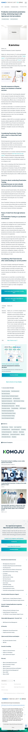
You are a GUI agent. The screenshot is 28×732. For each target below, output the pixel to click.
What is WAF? (5, 672)
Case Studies (7, 6)
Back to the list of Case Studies (14, 382)
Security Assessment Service (8, 559)
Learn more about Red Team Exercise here (14, 299)
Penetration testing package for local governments (13, 590)
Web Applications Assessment (8, 405)
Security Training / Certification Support (10, 396)
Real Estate (21, 432)
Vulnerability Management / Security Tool (11, 618)
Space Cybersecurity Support (9, 654)
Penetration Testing (14, 6)
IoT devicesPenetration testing (7, 574)
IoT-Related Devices (6, 429)
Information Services (6, 436)
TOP (2, 6)
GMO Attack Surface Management (10, 622)
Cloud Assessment (15, 391)
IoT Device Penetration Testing (8, 415)
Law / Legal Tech (17, 427)
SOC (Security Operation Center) (8, 403)
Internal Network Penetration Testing (10, 571)
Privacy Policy (4, 684)
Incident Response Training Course (10, 612)
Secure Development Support (8, 418)
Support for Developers (7, 652)
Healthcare (15, 432)
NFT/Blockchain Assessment (9, 580)
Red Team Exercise (14, 19)
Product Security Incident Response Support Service (13, 600)
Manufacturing (5, 427)
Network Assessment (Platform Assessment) (12, 569)
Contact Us (14, 541)
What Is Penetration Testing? (9, 664)
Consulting (23, 429)
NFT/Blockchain (16, 398)
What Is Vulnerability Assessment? (10, 662)
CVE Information (4, 689)
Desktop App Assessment (8, 586)
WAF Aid (17, 405)
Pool (19, 60)
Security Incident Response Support (10, 594)
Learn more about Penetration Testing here (14, 292)
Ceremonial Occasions (15, 434)
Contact (3, 687)
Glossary (3, 658)
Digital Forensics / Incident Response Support (12, 598)
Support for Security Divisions (9, 650)
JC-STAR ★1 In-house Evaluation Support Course (13, 614)
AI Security (4, 626)
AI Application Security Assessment (10, 630)
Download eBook (14, 375)
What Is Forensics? (6, 666)
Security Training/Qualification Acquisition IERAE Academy (11, 605)
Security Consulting (6, 391)
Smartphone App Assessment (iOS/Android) (12, 565)
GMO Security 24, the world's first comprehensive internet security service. (13, 705)
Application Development (7, 401)
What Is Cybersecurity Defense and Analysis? (12, 668)
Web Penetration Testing (19, 401)
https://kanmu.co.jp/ (11, 340)
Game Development (15, 429)
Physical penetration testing (8, 588)
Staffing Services (5, 434)
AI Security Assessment (7, 398)
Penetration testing (5, 19)
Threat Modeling (14, 408)
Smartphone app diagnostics (8, 410)
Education (14, 436)
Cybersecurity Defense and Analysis (10, 636)
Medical (22, 434)
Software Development (6, 432)
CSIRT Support (23, 408)
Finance (11, 427)
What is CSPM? (6, 674)
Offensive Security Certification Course (11, 610)
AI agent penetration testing (8, 632)
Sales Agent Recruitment (19, 687)
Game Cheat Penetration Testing (8, 413)
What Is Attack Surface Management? (11, 670)
